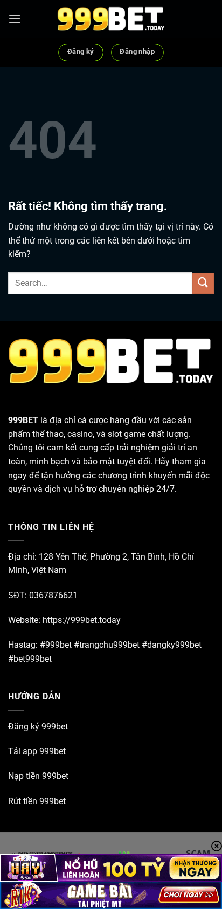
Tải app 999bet (37, 751)
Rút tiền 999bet (37, 801)
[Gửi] (203, 283)
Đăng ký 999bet (38, 726)
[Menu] (14, 18)
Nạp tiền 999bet (38, 776)
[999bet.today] (111, 18)
